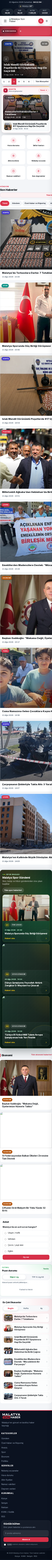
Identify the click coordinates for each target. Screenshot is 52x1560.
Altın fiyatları (6, 1480)
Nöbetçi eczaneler (10, 1471)
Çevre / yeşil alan (15, 1245)
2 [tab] (6, 81)
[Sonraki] (46, 59)
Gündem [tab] (16, 203)
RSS (3, 1516)
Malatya (27, 6)
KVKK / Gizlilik (7, 1512)
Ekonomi (5, 1456)
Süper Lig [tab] (14, 1277)
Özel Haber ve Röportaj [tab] (35, 203)
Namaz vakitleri (8, 1484)
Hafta (26, 1308)
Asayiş (4, 1447)
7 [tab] (31, 81)
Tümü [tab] (4, 203)
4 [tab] (16, 81)
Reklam (4, 1507)
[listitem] (26, 126)
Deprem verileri (8, 1489)
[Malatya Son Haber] (20, 21)
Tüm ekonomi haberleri (41, 1055)
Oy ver (26, 1257)
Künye (4, 1498)
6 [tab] (26, 81)
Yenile (46, 1269)
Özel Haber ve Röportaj (12, 1443)
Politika (4, 1461)
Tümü (43, 90)
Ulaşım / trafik (14, 1233)
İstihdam (11, 1239)
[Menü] (5, 21)
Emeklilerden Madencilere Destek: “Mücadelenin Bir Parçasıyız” (32, 30)
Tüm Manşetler (42, 81)
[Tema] (46, 21)
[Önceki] (6, 59)
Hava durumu (7, 1475)
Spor (3, 1452)
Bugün (11, 1308)
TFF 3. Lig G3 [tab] (38, 1277)
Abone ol (26, 1539)
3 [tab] (11, 81)
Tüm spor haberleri (13, 890)
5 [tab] (21, 81)
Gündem (5, 1438)
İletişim (4, 1503)
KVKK (9, 1544)
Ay (41, 1308)
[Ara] (41, 21)
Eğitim (10, 1251)
